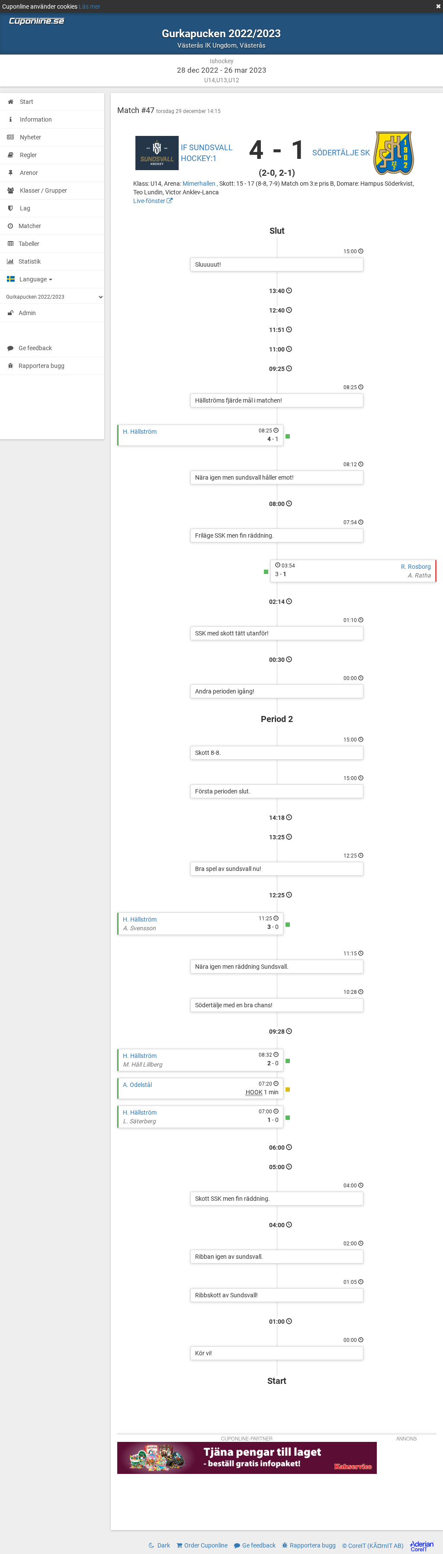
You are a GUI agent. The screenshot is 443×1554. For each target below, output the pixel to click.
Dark (163, 1545)
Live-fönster (150, 200)
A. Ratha (419, 575)
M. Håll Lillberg (142, 1064)
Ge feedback (35, 348)
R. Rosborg (416, 566)
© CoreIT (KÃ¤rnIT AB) (373, 1545)
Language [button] (33, 279)
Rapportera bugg (41, 365)
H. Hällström (140, 431)
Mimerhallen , (201, 183)
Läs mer (89, 6)
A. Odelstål (137, 1084)
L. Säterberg (139, 1121)
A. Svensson (139, 928)
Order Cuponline (206, 1545)
